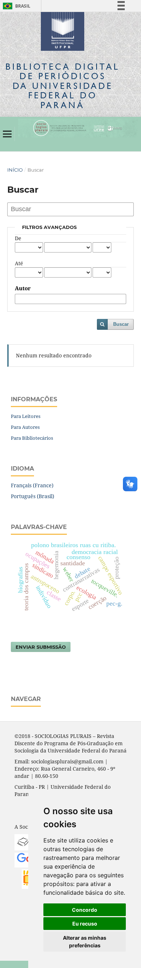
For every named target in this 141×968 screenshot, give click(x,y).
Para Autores (25, 427)
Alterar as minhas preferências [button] (84, 941)
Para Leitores (25, 416)
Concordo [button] (84, 910)
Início (15, 170)
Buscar (121, 324)
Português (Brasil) (32, 496)
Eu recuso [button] (84, 923)
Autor (23, 288)
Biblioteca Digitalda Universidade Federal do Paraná (62, 86)
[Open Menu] (7, 134)
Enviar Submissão (41, 647)
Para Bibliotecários (32, 438)
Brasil (15, 6)
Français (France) (32, 485)
